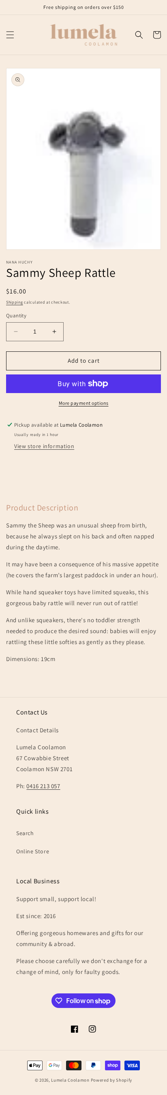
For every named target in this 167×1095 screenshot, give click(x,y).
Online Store (32, 851)
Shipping (14, 302)
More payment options (84, 403)
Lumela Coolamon (70, 1080)
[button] (10, 35)
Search (25, 833)
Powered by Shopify (112, 1080)
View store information (44, 446)
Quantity (16, 315)
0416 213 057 (43, 786)
